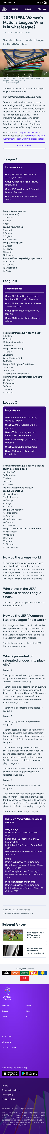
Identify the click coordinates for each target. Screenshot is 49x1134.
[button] (41, 9)
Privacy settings (8, 1099)
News (28, 1011)
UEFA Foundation (9, 1047)
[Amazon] (15, 973)
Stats (4, 1016)
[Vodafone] (24, 978)
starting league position (26, 132)
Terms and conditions (11, 1090)
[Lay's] (33, 973)
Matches (6, 1005)
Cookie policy (7, 1094)
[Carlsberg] (24, 973)
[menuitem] (15, 9)
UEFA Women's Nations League (4, 9)
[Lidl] (42, 973)
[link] (14, 9)
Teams (28, 1005)
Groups (5, 1011)
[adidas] (6, 973)
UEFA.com (6, 1042)
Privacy (5, 1085)
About (28, 1016)
